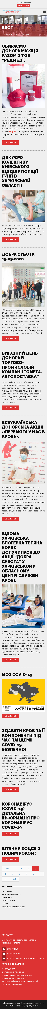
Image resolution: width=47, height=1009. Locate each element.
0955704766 (12, 949)
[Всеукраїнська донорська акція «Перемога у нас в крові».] (23, 462)
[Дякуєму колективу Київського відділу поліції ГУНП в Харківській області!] (23, 206)
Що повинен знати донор (13, 972)
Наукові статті (8, 901)
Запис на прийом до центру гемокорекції (20, 981)
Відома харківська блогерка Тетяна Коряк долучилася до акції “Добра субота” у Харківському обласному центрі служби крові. (22, 557)
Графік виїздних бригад (12, 984)
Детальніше (10, 143)
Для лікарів (7, 891)
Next (14, 879)
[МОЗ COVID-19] (23, 695)
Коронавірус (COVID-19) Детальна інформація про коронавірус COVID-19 (21, 816)
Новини (5, 904)
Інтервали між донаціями (13, 978)
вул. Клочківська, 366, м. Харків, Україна (25, 958)
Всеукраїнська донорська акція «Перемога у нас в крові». (23, 429)
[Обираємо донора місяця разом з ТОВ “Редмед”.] (23, 86)
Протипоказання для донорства (17, 975)
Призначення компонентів (13, 907)
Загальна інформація (11, 894)
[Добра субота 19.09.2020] (23, 285)
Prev (7, 869)
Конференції (7, 897)
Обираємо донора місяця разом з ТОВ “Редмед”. (20, 53)
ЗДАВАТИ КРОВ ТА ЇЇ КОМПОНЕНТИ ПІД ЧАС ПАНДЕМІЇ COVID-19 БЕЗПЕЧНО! (23, 740)
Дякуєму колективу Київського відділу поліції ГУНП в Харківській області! (20, 171)
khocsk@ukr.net (13, 953)
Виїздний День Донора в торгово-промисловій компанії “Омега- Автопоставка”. (22, 365)
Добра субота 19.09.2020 (18, 256)
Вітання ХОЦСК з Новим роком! (21, 851)
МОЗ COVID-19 (17, 674)
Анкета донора (23, 5)
